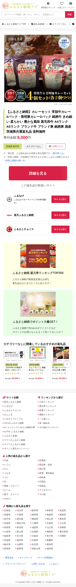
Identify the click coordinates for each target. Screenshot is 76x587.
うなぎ (7, 473)
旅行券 (42, 469)
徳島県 (50, 532)
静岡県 (35, 515)
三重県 (35, 523)
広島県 (50, 523)
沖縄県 (63, 536)
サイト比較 (12, 397)
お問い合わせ (38, 564)
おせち (7, 499)
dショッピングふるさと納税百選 (19, 427)
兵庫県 (35, 540)
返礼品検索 (39, 24)
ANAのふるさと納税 (14, 423)
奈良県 (35, 544)
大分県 (63, 523)
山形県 (7, 532)
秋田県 (7, 527)
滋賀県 (35, 527)
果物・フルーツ (11, 486)
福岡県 (50, 549)
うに (6, 477)
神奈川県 (21, 523)
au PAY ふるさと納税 (14, 432)
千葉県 (20, 515)
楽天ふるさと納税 (12, 402)
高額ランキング (46, 415)
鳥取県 (50, 510)
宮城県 (7, 523)
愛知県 (35, 519)
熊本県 (63, 519)
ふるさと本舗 (10, 436)
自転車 (42, 477)
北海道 (7, 510)
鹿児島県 (64, 532)
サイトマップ (25, 557)
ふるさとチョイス (12, 410)
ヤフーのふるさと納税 (14, 440)
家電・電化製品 (46, 473)
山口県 (50, 527)
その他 (42, 494)
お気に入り (61, 7)
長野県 (20, 549)
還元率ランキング (47, 406)
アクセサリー (45, 490)
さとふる (8, 415)
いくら (7, 465)
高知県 (50, 544)
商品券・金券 (45, 465)
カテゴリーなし (60, 24)
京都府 (35, 532)
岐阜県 (35, 510)
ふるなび (8, 406)
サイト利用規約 (45, 557)
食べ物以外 (44, 423)
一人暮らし (44, 419)
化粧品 (42, 486)
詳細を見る (15, 38)
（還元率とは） (58, 153)
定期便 (42, 460)
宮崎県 (63, 527)
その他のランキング (48, 427)
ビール (7, 490)
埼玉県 (20, 510)
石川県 (20, 536)
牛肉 (6, 460)
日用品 (42, 482)
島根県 (50, 515)
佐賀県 (63, 510)
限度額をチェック (48, 7)
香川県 (50, 536)
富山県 (20, 532)
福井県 (20, 540)
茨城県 (7, 540)
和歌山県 (36, 549)
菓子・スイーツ (11, 494)
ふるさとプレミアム (13, 419)
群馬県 (7, 549)
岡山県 (50, 519)
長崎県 (63, 515)
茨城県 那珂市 (12, 146)
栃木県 (7, 544)
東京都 (20, 519)
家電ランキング (46, 410)
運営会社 (9, 557)
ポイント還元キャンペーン (17, 448)
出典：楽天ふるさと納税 (63, 104)
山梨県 (20, 544)
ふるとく (55, 564)
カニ (6, 469)
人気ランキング (46, 402)
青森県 (7, 515)
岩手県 (7, 519)
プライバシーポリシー (15, 564)
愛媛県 (50, 540)
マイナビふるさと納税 (14, 444)
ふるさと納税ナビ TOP (15, 24)
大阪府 (35, 536)
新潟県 (20, 527)
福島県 (7, 536)
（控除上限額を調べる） (15, 160)
